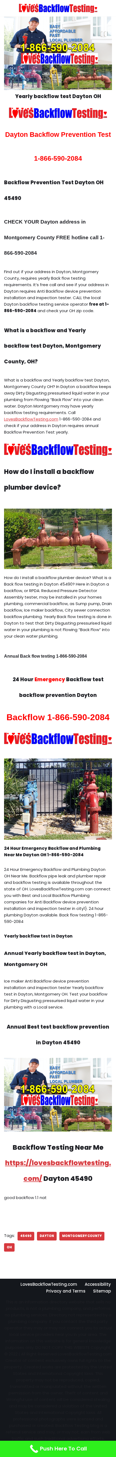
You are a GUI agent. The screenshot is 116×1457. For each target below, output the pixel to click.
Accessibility (98, 1284)
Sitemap (102, 1291)
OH (9, 1247)
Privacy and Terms (66, 1291)
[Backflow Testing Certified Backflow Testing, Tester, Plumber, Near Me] (58, 8)
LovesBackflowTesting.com (31, 419)
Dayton (47, 1236)
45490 (26, 1236)
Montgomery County (82, 1236)
